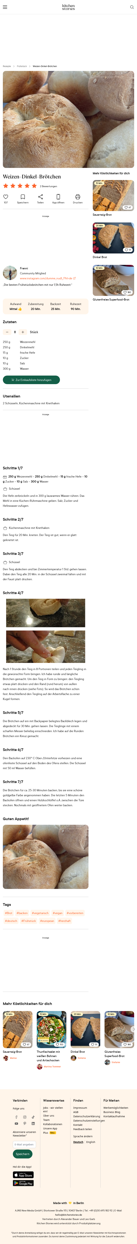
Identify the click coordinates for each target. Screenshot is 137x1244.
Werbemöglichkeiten (115, 1107)
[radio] (6, 186)
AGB (75, 1112)
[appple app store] (25, 1175)
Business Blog (111, 1112)
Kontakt (77, 1125)
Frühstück (22, 66)
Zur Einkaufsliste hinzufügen (33, 380)
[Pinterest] (24, 1123)
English (90, 1142)
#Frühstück (28, 921)
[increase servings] (23, 332)
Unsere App (50, 1128)
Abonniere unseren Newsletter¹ (24, 1133)
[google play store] (25, 1184)
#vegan (57, 913)
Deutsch (78, 1142)
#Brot (8, 913)
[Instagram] (24, 1117)
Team (46, 1120)
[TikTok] (33, 1117)
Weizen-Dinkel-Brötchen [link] (45, 66)
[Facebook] (16, 1117)
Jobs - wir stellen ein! (53, 1109)
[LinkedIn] (33, 1123)
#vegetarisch (40, 913)
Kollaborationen (52, 1124)
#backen (22, 913)
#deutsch (11, 921)
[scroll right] (134, 1029)
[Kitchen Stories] (68, 7)
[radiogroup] (21, 186)
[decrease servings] (7, 332)
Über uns (48, 1115)
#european (47, 921)
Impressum (80, 1107)
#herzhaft (64, 921)
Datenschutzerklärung (86, 1116)
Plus (48, 1132)
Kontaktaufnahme (114, 1116)
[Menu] (5, 7)
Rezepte (7, 66)
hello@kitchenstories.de (68, 1214)
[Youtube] (16, 1123)
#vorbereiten (75, 913)
